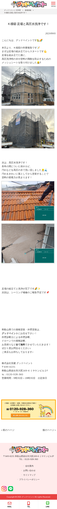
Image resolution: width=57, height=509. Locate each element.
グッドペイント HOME (12, 10)
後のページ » (49, 430)
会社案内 (29, 466)
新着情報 (28, 10)
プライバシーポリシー (29, 479)
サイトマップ (29, 475)
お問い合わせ (29, 470)
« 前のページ (7, 430)
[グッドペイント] (24, 4)
